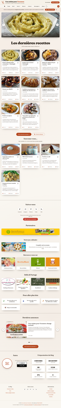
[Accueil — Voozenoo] (3, 2)
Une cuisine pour (14, 1)
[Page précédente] (3, 329)
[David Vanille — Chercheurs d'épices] (30, 232)
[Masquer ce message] (56, 10)
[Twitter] (33, 389)
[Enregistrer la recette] (18, 63)
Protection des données (50, 392)
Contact (50, 388)
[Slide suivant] (57, 25)
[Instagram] (28, 389)
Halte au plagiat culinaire (10, 392)
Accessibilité (50, 394)
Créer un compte (55, 2)
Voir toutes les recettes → (24, 134)
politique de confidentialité (28, 404)
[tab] (28, 36)
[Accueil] (4, 6)
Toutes (8, 6)
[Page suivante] (57, 329)
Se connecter (47, 2)
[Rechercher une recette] (58, 6)
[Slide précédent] (3, 25)
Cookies (50, 396)
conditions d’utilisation (37, 404)
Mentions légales (51, 390)
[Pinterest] (30, 389)
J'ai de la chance (39, 134)
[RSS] (36, 389)
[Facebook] (25, 389)
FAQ (10, 390)
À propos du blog (10, 388)
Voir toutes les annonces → (30, 346)
